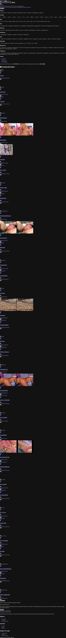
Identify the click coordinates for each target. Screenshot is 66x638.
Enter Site (2, 609)
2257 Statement (5, 635)
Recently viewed (5, 621)
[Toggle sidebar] (0, 1)
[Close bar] (44, 64)
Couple (3, 628)
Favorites (4, 620)
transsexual (18, 6)
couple (6, 6)
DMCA (3, 634)
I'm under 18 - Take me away (5, 612)
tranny (14, 6)
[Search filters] (12, 2)
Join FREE (2, 5)
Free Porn (4, 58)
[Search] (14, 2)
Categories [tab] (2, 8)
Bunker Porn (4, 60)
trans (11, 6)
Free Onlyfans (4, 62)
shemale (22, 6)
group (9, 6)
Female (3, 626)
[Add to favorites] (0, 79)
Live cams (4, 618)
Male (3, 627)
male (4, 6)
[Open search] (0, 3)
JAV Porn (3, 59)
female (1, 6)
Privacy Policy (4, 633)
